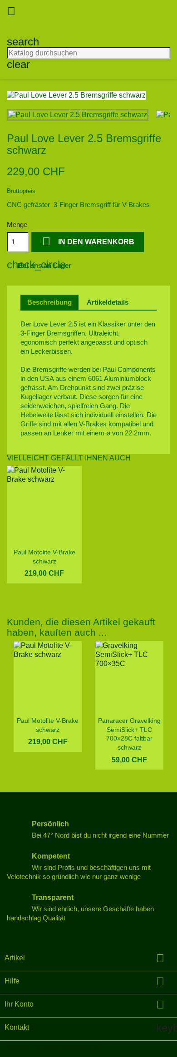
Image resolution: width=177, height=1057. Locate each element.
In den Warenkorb (88, 241)
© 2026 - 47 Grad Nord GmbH (51, 1045)
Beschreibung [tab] (49, 302)
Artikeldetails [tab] (107, 302)
